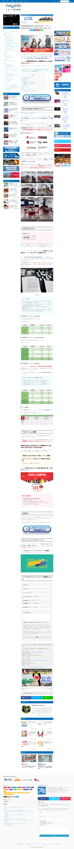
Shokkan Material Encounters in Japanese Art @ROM (66, 93)
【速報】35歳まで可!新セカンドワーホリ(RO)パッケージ (32, 722)
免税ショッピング (7, 47)
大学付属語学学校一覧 (14, 85)
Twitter (55, 798)
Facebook (43, 798)
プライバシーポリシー (66, 804)
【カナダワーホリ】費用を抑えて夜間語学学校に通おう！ (48, 722)
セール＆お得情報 (40, 764)
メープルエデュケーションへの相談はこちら (29, 90)
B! (34, 30)
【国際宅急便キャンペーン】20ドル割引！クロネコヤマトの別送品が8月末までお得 (45, 767)
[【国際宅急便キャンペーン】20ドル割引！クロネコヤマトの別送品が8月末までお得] (45, 761)
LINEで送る (48, 697)
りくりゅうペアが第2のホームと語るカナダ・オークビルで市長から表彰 (13, 135)
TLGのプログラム (24, 80)
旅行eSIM (6, 64)
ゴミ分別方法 (13, 47)
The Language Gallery (28, 56)
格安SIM (6, 52)
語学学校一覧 (7, 84)
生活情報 (12, 1)
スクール (9, 787)
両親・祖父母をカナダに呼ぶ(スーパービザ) (11, 38)
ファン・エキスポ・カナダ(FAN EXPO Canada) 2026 (66, 109)
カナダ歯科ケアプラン (8, 810)
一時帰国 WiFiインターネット (9, 814)
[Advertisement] (51, 7)
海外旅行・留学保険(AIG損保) (9, 74)
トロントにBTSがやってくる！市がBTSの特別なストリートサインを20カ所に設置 (13, 200)
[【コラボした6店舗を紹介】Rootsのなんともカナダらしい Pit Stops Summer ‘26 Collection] (29, 761)
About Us (54, 1)
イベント (11, 789)
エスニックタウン (7, 78)
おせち (6, 31)
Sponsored (36, 22)
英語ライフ (16, 796)
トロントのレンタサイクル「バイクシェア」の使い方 (25, 820)
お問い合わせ (43, 844)
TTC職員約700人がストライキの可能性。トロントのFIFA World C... (13, 116)
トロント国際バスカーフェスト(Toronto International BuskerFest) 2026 (66, 117)
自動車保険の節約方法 (8, 43)
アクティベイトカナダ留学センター (10, 60)
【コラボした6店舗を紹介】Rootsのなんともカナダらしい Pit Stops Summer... (13, 195)
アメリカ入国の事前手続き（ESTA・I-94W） (11, 75)
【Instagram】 (31, 667)
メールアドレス (42, 816)
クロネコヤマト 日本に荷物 (9, 42)
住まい (32, 787)
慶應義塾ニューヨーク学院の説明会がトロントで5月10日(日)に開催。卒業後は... (13, 141)
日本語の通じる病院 (8, 35)
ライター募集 (28, 844)
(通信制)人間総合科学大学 (8, 823)
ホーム (14, 844)
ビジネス (10, 796)
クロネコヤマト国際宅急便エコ (18, 811)
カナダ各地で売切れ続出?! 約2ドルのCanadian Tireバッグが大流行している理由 (13, 189)
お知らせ (7, 1)
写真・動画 (5, 796)
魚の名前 (6, 32)
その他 (17, 1)
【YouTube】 (40, 667)
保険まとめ (10, 64)
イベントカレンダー (26, 1)
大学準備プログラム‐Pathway (28, 84)
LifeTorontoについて (21, 844)
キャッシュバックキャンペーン (27, 89)
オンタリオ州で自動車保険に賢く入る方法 (11, 46)
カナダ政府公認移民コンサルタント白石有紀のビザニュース (8, 794)
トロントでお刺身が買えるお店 (12, 31)
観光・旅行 (28, 787)
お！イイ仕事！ (20, 789)
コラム (5, 791)
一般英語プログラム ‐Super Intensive (29, 82)
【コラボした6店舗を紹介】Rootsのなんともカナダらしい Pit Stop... (13, 97)
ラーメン (9, 32)
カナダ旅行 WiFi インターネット (9, 57)
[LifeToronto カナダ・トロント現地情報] (3, 1)
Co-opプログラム (7, 85)
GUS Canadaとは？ (26, 78)
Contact (58, 1)
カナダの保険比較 (15, 43)
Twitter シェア (37, 697)
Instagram (66, 798)
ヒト (13, 796)
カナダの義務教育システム (9, 89)
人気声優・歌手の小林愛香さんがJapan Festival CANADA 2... (13, 109)
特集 (21, 1)
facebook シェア (27, 697)
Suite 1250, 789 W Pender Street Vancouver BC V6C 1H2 (36, 660)
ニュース (15, 789)
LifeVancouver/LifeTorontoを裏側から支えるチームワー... (13, 129)
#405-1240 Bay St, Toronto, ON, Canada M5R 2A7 (34, 652)
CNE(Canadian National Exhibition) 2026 (66, 101)
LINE (41, 30)
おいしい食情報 (26, 764)
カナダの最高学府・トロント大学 (10, 88)
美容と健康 (23, 787)
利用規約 (40, 805)
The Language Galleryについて (26, 77)
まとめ (22, 764)
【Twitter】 (36, 667)
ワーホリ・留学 (12, 84)
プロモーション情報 (25, 86)
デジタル (5, 787)
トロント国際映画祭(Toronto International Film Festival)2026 (66, 125)
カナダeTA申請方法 (8, 80)
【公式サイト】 (25, 667)
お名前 (40, 812)
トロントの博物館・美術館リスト (10, 65)
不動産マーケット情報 (8, 39)
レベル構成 (25, 85)
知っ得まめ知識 (14, 787)
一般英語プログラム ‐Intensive (28, 81)
